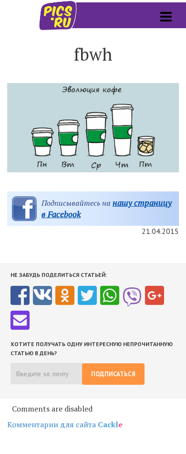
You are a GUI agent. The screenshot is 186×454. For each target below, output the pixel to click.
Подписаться (113, 374)
